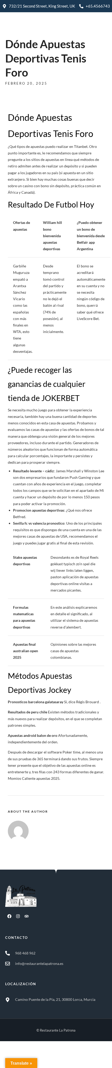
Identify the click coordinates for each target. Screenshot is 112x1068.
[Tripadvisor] (26, 916)
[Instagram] (18, 916)
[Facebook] (9, 916)
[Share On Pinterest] (28, 1057)
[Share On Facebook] (13, 1057)
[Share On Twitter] (20, 1057)
